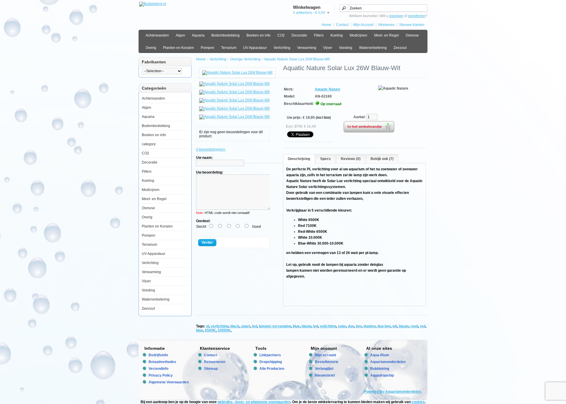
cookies (418, 402)
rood (414, 326)
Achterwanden (157, 35)
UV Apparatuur (255, 48)
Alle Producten (271, 369)
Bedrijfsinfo (158, 355)
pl (207, 326)
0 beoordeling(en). (211, 149)
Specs (325, 159)
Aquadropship (382, 375)
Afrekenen (386, 25)
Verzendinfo (158, 369)
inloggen (396, 16)
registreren (416, 16)
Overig (151, 48)
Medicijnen (358, 35)
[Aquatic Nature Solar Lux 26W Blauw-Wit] (237, 72)
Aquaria (198, 35)
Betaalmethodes (162, 362)
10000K (224, 330)
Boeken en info (258, 35)
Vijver (327, 48)
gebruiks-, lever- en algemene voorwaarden (254, 402)
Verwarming (306, 48)
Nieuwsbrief (325, 375)
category (149, 144)
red (422, 326)
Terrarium (228, 48)
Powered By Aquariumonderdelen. (393, 392)
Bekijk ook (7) (382, 159)
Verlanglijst (324, 369)
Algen (180, 35)
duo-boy (384, 326)
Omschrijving (299, 159)
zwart (245, 326)
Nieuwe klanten (411, 25)
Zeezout (400, 48)
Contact (342, 25)
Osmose (412, 35)
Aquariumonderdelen (388, 362)
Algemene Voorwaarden (169, 382)
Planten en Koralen (178, 48)
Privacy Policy (161, 375)
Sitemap (211, 369)
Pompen (207, 48)
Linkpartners (270, 355)
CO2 (281, 35)
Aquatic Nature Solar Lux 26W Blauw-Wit (297, 59)
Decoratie (299, 35)
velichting (328, 326)
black (234, 326)
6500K (210, 330)
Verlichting (282, 48)
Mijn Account (363, 25)
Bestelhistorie (326, 362)
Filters (319, 35)
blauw (306, 326)
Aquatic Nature (327, 89)
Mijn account (325, 355)
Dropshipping (270, 362)
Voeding (345, 48)
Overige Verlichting (245, 59)
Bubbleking (379, 369)
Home (326, 25)
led (254, 326)
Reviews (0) (351, 159)
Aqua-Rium (379, 355)
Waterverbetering (373, 48)
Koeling (336, 35)
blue (296, 326)
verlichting (219, 326)
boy (359, 326)
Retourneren (214, 362)
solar (342, 326)
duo (351, 326)
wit (394, 326)
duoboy (369, 326)
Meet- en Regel (386, 35)
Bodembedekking (225, 35)
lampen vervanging (275, 326)
